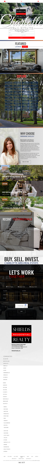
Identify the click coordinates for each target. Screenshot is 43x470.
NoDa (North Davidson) (17, 100)
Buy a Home (10, 456)
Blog (32, 456)
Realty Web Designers (36, 460)
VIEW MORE (25, 46)
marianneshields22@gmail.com (19, 347)
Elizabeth (25, 91)
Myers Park (9, 100)
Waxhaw (8, 109)
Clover (17, 85)
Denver (26, 88)
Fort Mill (34, 91)
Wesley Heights (25, 109)
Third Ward (17, 103)
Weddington (17, 109)
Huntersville (17, 94)
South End (26, 103)
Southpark (34, 103)
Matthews (17, 97)
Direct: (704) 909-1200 (17, 348)
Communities (22, 456)
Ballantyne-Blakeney (8, 82)
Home (4, 456)
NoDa (5, 418)
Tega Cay (17, 106)
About (28, 456)
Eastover (17, 91)
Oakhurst (25, 100)
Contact (36, 456)
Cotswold (9, 88)
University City (34, 106)
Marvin (9, 97)
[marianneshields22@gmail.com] (4, 1)
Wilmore (34, 109)
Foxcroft (8, 94)
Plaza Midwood (34, 100)
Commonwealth (25, 85)
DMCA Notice (14, 458)
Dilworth (34, 88)
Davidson (17, 88)
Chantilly (34, 82)
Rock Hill (8, 103)
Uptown (25, 106)
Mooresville (34, 97)
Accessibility (28, 458)
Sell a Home (16, 456)
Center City (26, 82)
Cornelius (34, 85)
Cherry (9, 85)
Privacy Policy (21, 458)
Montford (26, 97)
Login (21, 457)
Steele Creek (9, 106)
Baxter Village (17, 82)
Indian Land (26, 94)
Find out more (25, 161)
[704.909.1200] (21, 1)
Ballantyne (5, 358)
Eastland (8, 91)
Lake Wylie (34, 94)
